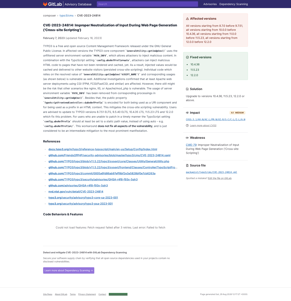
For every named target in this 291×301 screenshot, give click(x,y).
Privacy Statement (87, 294)
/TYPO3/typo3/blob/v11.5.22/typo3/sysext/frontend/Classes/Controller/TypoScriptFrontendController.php (124, 167)
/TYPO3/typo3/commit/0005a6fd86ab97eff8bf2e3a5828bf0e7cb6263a (101, 173)
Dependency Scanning (233, 4)
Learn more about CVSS (203, 125)
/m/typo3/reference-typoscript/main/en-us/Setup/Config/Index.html (102, 149)
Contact (102, 294)
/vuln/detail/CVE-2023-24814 (75, 191)
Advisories (210, 4)
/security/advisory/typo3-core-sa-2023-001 (83, 197)
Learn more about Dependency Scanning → (69, 270)
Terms (73, 294)
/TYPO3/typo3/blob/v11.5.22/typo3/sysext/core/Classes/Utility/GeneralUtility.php (108, 161)
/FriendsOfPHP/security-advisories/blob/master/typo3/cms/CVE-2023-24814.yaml (109, 155)
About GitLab (61, 294)
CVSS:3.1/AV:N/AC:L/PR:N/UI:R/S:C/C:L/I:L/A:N (215, 119)
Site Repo (47, 294)
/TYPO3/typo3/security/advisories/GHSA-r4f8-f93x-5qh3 (93, 179)
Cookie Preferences (118, 294)
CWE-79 (191, 144)
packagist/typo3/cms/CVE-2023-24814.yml (211, 172)
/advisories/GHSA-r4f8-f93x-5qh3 (78, 185)
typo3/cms (66, 15)
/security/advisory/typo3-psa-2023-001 (80, 203)
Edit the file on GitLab (220, 178)
